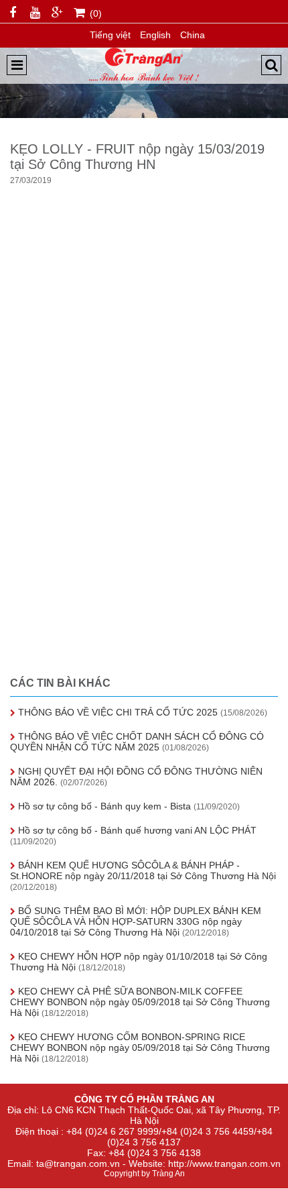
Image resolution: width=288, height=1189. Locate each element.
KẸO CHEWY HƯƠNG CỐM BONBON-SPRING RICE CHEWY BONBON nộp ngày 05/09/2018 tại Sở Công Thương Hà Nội (140, 1047)
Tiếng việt (110, 35)
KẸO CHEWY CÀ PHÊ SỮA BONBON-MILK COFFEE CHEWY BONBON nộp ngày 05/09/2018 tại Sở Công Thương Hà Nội (140, 1002)
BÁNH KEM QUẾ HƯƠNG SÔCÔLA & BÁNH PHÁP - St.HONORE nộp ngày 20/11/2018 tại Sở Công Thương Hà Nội (143, 876)
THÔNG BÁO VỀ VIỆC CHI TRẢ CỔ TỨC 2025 (141, 712)
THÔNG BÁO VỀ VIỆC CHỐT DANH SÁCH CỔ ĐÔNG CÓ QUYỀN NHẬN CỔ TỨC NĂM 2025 (137, 741)
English (155, 35)
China (192, 35)
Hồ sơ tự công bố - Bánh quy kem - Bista (127, 806)
